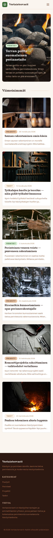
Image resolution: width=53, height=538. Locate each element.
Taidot (5, 495)
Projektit (6, 491)
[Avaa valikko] (48, 4)
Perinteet (6, 486)
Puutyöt (6, 482)
